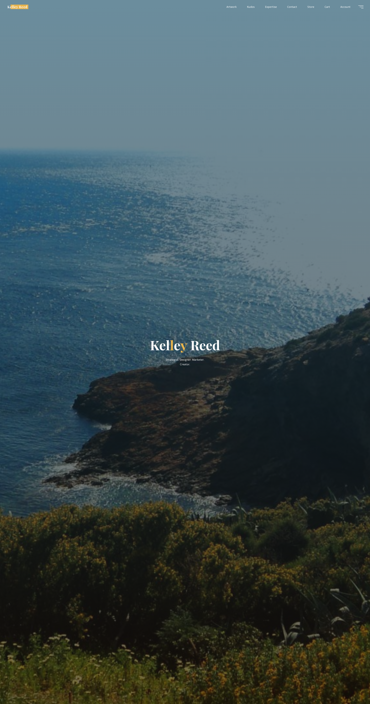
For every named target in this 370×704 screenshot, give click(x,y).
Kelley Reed (17, 6)
